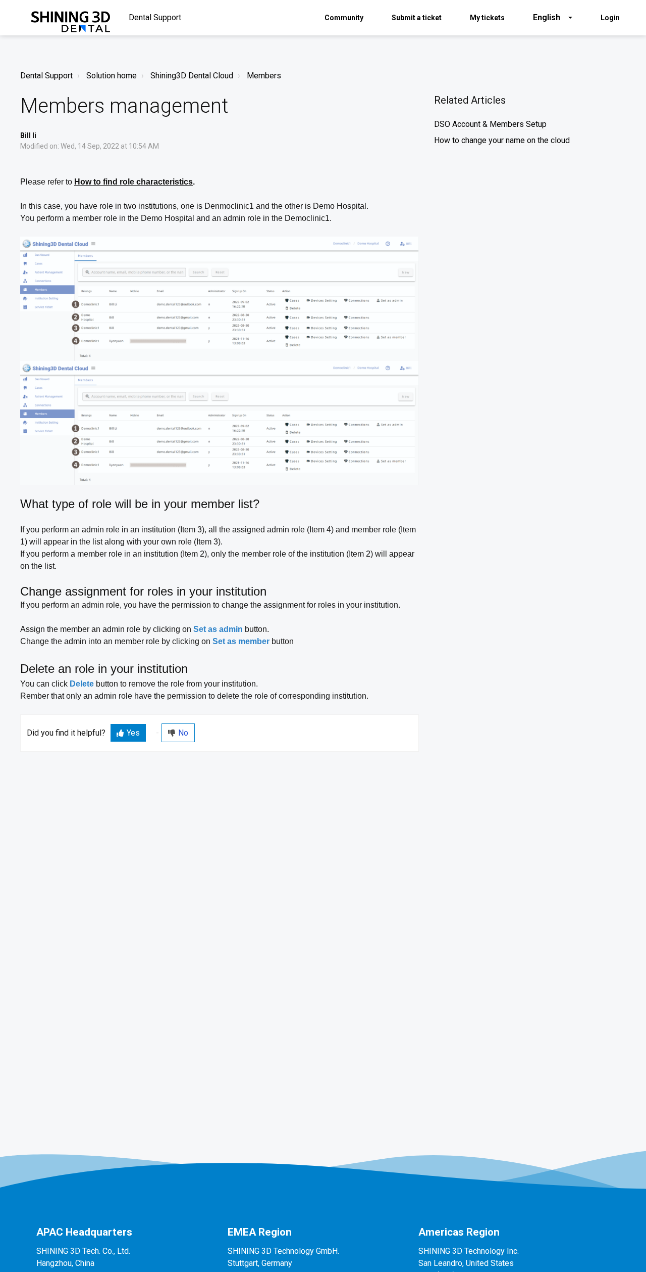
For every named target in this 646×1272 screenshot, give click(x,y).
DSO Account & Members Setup (490, 124)
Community (344, 18)
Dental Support (46, 75)
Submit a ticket (417, 18)
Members (264, 75)
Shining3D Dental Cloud (191, 75)
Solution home (111, 75)
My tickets (487, 18)
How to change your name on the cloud (502, 140)
